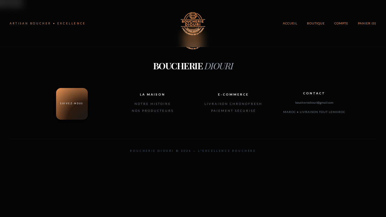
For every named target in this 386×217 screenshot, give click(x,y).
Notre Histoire (152, 103)
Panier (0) (367, 23)
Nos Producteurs (153, 110)
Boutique (316, 23)
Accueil (290, 23)
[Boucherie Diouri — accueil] (193, 23)
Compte (341, 23)
